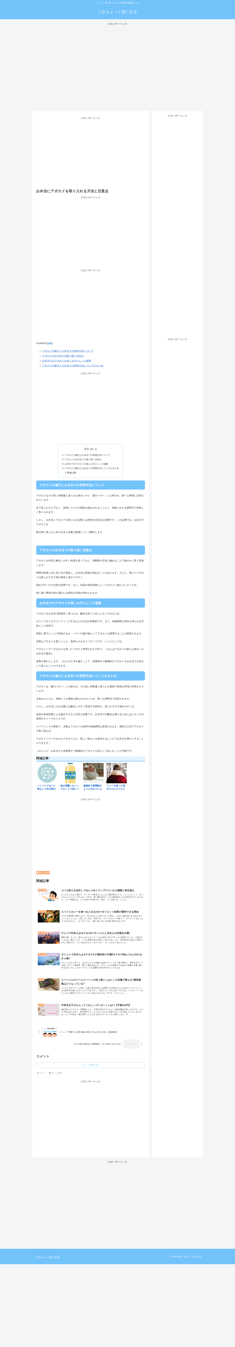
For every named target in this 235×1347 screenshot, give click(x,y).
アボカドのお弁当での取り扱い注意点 (63, 356)
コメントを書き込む (90, 1065)
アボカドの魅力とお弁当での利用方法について (68, 351)
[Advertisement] (117, 66)
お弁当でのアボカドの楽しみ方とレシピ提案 (66, 360)
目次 (86, 449)
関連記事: (71, 472)
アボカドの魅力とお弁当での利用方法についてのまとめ (72, 365)
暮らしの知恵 (44, 873)
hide (49, 343)
